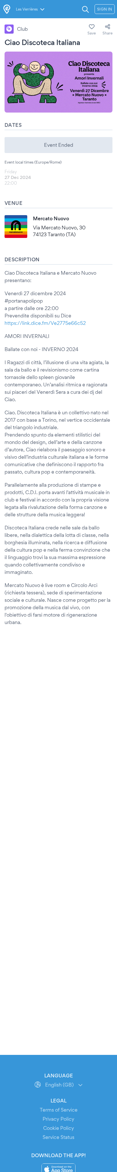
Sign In (104, 9)
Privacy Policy (58, 1119)
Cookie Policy (58, 1128)
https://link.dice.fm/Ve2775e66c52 (45, 323)
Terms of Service (59, 1110)
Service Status (58, 1137)
